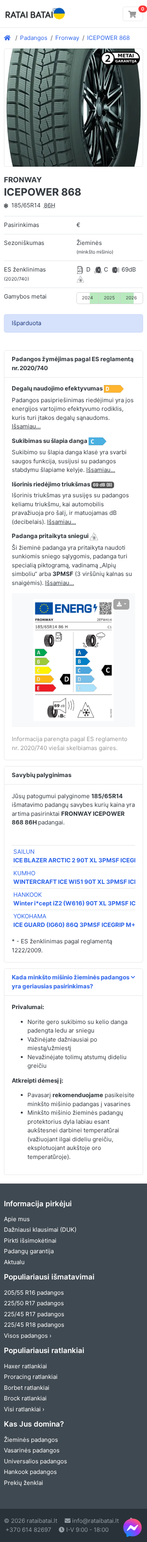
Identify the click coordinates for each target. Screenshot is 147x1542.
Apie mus (17, 1219)
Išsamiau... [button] (26, 426)
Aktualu (14, 1262)
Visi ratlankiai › (24, 1409)
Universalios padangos (35, 1461)
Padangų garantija (29, 1251)
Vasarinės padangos (32, 1450)
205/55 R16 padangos (34, 1292)
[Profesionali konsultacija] (132, 1527)
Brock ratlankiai (25, 1398)
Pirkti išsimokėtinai (30, 1240)
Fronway (67, 37)
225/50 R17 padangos (34, 1303)
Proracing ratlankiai (31, 1376)
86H (49, 205)
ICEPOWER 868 (108, 37)
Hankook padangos (30, 1471)
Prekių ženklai (23, 1482)
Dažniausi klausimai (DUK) (40, 1229)
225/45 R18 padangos (34, 1324)
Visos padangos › (27, 1335)
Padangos (33, 37)
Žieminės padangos (31, 1439)
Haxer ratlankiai (25, 1366)
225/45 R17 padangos (34, 1314)
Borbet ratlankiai (26, 1387)
